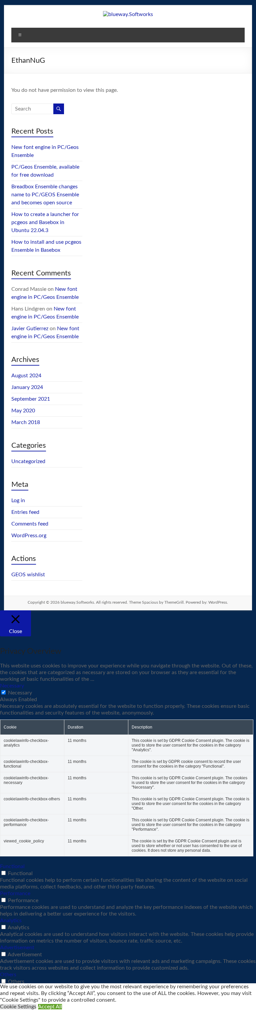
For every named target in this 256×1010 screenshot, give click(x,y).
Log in (18, 500)
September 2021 (30, 399)
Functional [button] (12, 866)
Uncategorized (28, 461)
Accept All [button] (50, 1006)
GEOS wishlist (28, 574)
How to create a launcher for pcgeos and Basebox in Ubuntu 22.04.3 (45, 222)
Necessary (20, 692)
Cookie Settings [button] (18, 1006)
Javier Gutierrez (29, 328)
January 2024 (27, 387)
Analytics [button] (11, 920)
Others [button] (8, 974)
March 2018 (25, 422)
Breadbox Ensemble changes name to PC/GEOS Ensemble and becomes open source (45, 194)
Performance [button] (15, 893)
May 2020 (23, 410)
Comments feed (29, 524)
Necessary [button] (12, 685)
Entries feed (25, 512)
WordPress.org (28, 535)
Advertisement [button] (17, 947)
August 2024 (26, 375)
